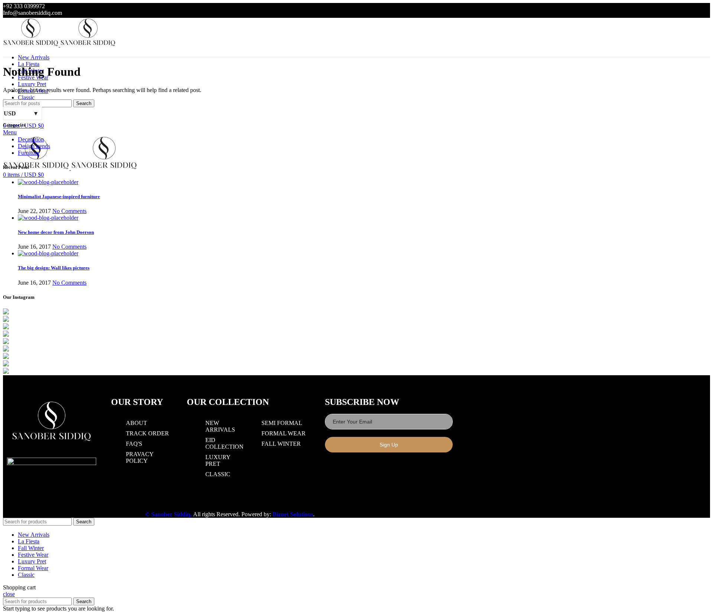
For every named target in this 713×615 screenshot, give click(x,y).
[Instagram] (348, 467)
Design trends (34, 146)
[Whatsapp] (365, 467)
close (9, 594)
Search (83, 103)
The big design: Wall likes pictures (53, 268)
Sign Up (389, 445)
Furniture (28, 153)
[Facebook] (332, 467)
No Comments (69, 211)
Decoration (31, 139)
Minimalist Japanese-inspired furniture (59, 196)
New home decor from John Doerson (56, 232)
